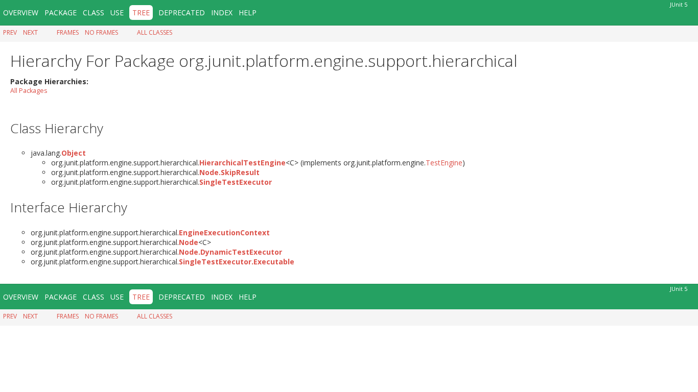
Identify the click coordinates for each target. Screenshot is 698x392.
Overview (20, 12)
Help (248, 12)
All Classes (154, 32)
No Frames (101, 32)
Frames (68, 32)
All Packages (29, 90)
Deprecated (181, 12)
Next (30, 32)
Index (221, 12)
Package (60, 12)
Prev (10, 32)
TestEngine (444, 162)
